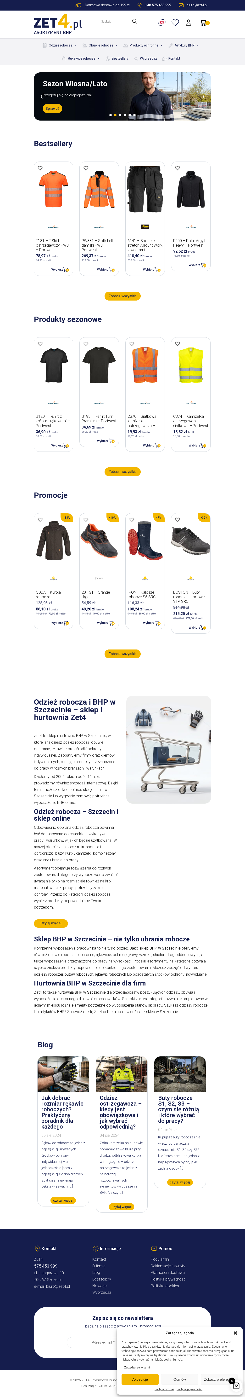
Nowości (99, 1286)
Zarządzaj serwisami (137, 1367)
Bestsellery (120, 58)
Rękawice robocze (81, 58)
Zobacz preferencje (219, 1379)
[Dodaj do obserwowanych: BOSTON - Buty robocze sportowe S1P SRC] (177, 519)
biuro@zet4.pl (58, 1286)
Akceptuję (140, 1379)
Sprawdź (52, 112)
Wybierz (57, 269)
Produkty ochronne (144, 45)
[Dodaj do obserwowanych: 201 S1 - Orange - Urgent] (86, 519)
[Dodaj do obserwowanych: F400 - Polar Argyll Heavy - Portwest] (177, 168)
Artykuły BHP (185, 45)
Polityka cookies (164, 1389)
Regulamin (160, 1259)
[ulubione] (176, 22)
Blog (96, 1272)
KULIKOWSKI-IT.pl (110, 1386)
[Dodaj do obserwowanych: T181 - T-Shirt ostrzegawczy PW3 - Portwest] (40, 168)
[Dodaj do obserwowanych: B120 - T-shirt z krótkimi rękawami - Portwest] (40, 344)
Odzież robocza (60, 45)
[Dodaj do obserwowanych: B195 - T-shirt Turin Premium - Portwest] (86, 344)
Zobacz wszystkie (123, 296)
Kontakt (174, 58)
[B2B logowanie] (162, 22)
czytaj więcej (63, 1200)
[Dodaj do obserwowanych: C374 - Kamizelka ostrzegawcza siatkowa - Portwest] (177, 344)
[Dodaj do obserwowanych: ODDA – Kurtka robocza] (40, 519)
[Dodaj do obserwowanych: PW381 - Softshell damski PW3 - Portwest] (86, 168)
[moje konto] (189, 22)
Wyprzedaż (148, 58)
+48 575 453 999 (158, 5)
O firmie (99, 1266)
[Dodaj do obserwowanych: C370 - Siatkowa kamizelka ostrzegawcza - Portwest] (132, 344)
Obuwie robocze (101, 45)
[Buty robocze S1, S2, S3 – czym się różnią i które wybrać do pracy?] (180, 1091)
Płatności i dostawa (168, 1272)
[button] (235, 1333)
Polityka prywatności (189, 1389)
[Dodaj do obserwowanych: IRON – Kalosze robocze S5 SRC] (132, 519)
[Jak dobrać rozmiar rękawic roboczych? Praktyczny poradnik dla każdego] (63, 1091)
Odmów (179, 1379)
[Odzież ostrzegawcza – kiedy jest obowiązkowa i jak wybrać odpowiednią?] (121, 1091)
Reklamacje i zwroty (168, 1266)
